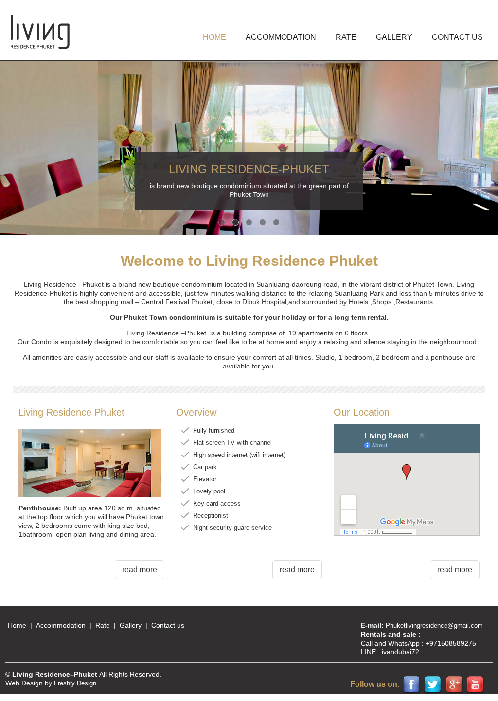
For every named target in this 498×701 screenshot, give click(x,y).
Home (17, 625)
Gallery (131, 625)
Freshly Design (75, 683)
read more (139, 569)
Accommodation (61, 625)
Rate (346, 37)
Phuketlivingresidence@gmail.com (434, 625)
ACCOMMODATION (281, 37)
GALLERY (394, 37)
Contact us (457, 37)
